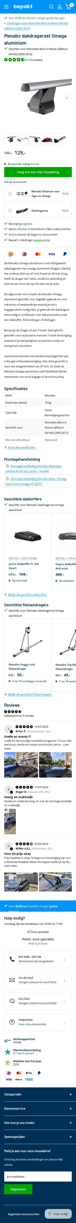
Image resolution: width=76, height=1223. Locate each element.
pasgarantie (42, 240)
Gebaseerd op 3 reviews (19, 716)
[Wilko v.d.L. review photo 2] (56, 882)
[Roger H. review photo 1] (10, 821)
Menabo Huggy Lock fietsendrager (22, 667)
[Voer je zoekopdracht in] (51, 6)
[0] (68, 6)
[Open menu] (6, 6)
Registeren (18, 1189)
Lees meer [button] (10, 866)
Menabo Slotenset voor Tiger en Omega (45, 194)
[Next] (67, 98)
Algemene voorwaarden (23, 1214)
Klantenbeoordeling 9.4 (22, 18)
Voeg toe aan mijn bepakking (38, 172)
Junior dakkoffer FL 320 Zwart (24, 566)
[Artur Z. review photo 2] (56, 765)
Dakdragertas (39, 210)
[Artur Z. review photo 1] (21, 765)
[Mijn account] (60, 6)
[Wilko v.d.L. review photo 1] (21, 882)
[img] (24, 727)
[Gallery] (38, 105)
